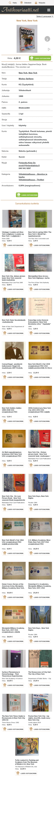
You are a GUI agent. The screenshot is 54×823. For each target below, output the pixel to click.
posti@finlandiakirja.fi (29, 165)
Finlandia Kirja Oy (27, 163)
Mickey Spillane (26, 79)
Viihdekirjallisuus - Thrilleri (31, 180)
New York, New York (28, 73)
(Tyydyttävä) (28, 84)
